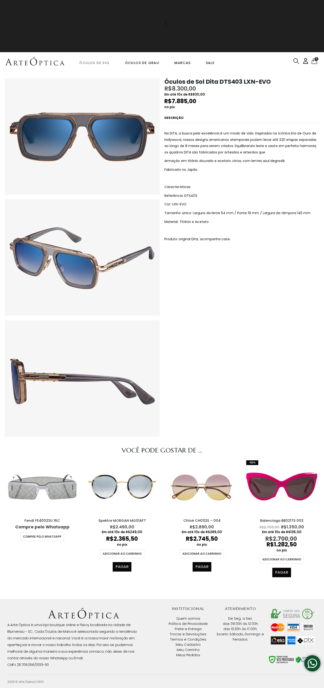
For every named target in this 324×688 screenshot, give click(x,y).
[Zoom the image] (83, 610)
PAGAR (122, 566)
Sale (210, 62)
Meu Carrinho (188, 649)
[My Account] (305, 61)
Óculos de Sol (94, 62)
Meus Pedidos (188, 655)
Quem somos (188, 618)
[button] (296, 61)
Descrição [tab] (174, 117)
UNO (40, 681)
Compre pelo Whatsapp (42, 537)
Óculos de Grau (142, 62)
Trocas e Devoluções (188, 634)
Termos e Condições (188, 639)
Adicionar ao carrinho (122, 554)
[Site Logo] (35, 61)
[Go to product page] (42, 486)
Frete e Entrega (188, 629)
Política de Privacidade (188, 623)
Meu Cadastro (188, 644)
